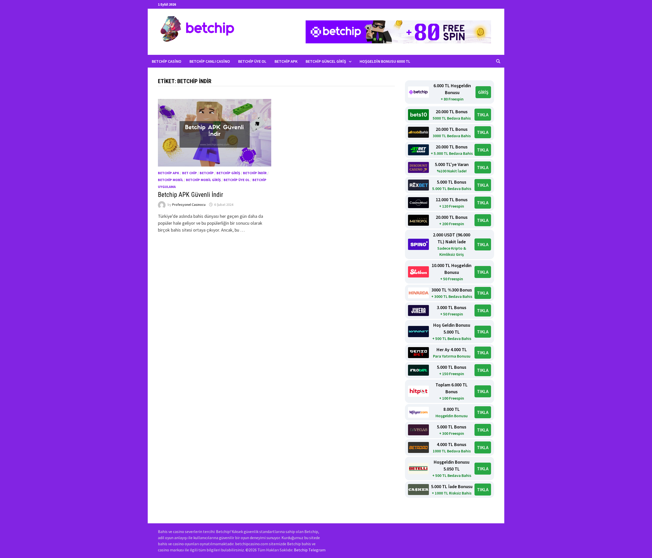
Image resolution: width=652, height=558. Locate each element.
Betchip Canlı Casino (209, 61)
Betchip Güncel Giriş (326, 61)
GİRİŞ (483, 92)
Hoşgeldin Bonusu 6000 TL (385, 61)
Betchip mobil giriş (203, 179)
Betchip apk (168, 173)
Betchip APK (286, 61)
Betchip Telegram (309, 549)
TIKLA (482, 115)
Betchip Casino (166, 61)
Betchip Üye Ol (252, 61)
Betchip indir (255, 173)
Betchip (207, 173)
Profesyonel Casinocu (189, 204)
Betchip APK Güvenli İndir (190, 194)
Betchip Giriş (228, 173)
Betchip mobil (170, 179)
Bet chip (189, 173)
